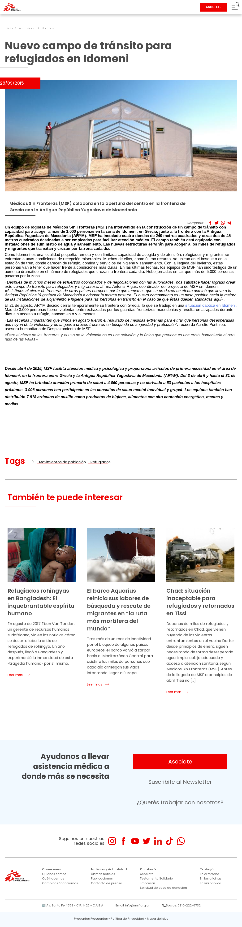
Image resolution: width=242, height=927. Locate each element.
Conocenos (51, 869)
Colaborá (148, 869)
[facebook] (123, 841)
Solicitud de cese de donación (163, 887)
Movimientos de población (62, 461)
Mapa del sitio (158, 918)
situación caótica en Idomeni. (210, 305)
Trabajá (207, 869)
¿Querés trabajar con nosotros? (180, 802)
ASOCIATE (213, 7)
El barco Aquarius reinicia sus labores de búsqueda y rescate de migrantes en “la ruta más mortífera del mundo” (119, 609)
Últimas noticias (103, 874)
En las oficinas (210, 878)
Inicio (9, 28)
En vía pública (210, 883)
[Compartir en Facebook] (210, 223)
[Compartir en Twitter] (217, 223)
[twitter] (146, 841)
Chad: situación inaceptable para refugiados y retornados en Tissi (200, 602)
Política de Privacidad (127, 918)
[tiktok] (169, 841)
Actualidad (27, 28)
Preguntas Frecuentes (91, 918)
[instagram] (112, 841)
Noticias (48, 28)
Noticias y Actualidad (109, 869)
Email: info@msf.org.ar (133, 905)
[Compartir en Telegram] (229, 223)
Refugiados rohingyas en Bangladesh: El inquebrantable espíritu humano (41, 602)
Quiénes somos (54, 874)
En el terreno (209, 874)
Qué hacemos (53, 878)
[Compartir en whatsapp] (223, 223)
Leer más (15, 675)
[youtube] (135, 841)
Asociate (180, 761)
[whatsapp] (181, 841)
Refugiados (101, 461)
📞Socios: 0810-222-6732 (181, 905)
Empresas (148, 883)
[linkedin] (158, 841)
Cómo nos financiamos (60, 883)
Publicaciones (102, 878)
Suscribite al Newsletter (180, 782)
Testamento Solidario (156, 878)
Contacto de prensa (106, 883)
